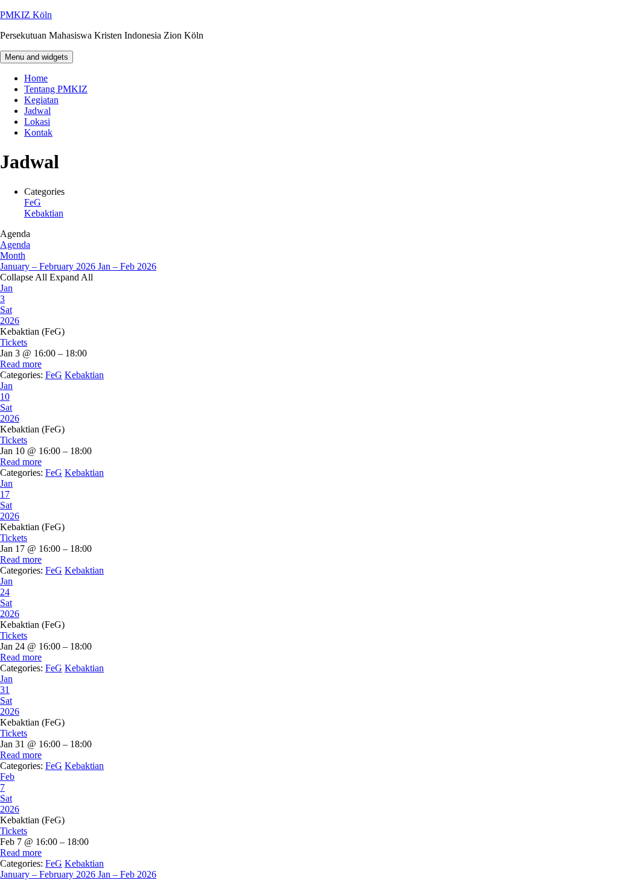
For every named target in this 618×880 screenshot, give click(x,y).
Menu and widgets (36, 57)
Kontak (38, 132)
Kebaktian (43, 213)
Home (36, 78)
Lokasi (37, 121)
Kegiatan (41, 100)
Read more (21, 364)
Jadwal (37, 111)
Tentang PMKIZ (56, 89)
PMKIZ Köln (26, 15)
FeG (32, 202)
